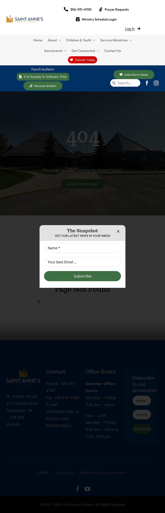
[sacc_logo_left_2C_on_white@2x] (24, 17)
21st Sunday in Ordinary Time (45, 77)
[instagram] (156, 83)
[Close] (118, 231)
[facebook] (147, 83)
